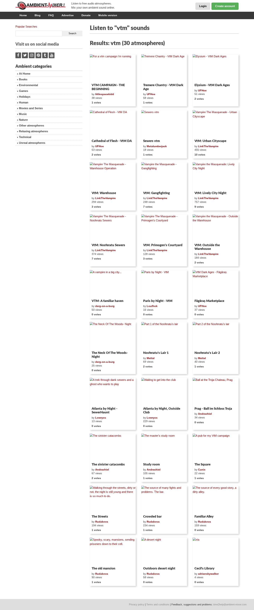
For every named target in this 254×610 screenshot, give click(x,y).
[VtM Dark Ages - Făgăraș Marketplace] (216, 284)
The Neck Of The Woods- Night (110, 354)
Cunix (201, 469)
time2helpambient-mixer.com (230, 604)
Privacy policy (136, 604)
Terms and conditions (157, 604)
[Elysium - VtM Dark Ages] (216, 68)
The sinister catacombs (108, 464)
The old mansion (103, 568)
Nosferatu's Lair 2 (207, 352)
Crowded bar (152, 516)
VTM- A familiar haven (107, 300)
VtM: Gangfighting (156, 193)
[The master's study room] (164, 447)
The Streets (100, 516)
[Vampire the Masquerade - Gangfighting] (164, 176)
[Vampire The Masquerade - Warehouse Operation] (113, 176)
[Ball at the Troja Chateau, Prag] (216, 391)
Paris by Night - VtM (157, 300)
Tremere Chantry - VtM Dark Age (163, 87)
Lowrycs (100, 417)
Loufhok (152, 306)
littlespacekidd (104, 94)
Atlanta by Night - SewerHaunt (104, 410)
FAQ (51, 15)
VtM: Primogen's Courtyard (162, 245)
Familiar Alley (203, 516)
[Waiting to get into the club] (164, 391)
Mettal (151, 358)
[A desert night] (164, 551)
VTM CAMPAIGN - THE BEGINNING (108, 87)
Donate (86, 15)
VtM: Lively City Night (210, 193)
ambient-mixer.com (43, 5)
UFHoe (151, 94)
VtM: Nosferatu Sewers (108, 245)
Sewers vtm (151, 141)
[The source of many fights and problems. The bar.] (164, 499)
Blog (38, 15)
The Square (202, 464)
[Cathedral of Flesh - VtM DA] (113, 124)
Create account (225, 6)
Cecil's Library (204, 568)
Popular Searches (26, 26)
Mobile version (107, 15)
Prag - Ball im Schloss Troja (213, 408)
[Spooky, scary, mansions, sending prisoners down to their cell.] (113, 551)
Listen (98, 77)
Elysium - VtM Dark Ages (212, 85)
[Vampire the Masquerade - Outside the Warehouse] (216, 228)
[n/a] (216, 551)
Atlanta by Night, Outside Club (161, 410)
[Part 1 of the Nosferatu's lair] (164, 336)
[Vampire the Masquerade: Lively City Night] (216, 176)
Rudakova (101, 521)
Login (203, 6)
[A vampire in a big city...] (113, 284)
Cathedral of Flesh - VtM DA (112, 141)
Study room (151, 464)
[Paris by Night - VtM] (164, 284)
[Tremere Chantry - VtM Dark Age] (164, 68)
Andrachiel (205, 413)
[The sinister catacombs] (113, 447)
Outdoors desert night (159, 568)
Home (23, 15)
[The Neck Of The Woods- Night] (113, 336)
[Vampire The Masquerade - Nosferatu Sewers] (113, 228)
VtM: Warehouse (104, 193)
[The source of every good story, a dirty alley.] (216, 499)
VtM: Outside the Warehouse (207, 247)
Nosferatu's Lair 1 (156, 352)
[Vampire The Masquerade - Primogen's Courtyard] (164, 228)
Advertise (68, 15)
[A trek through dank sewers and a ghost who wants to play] (113, 391)
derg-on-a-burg (105, 306)
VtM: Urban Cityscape (210, 141)
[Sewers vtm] (164, 124)
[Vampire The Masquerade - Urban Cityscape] (216, 124)
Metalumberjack (157, 146)
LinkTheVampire (208, 146)
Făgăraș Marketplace (209, 300)
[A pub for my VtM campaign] (216, 447)
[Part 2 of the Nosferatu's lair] (216, 336)
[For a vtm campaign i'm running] (113, 68)
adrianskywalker (208, 573)
